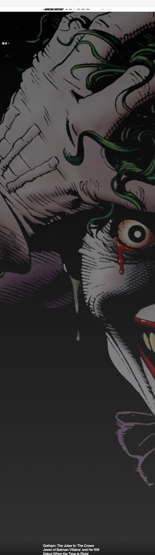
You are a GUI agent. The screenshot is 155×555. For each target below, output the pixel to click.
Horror (87, 9)
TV (74, 9)
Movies (70, 9)
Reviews (83, 9)
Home (67, 9)
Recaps (78, 9)
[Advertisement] (77, 4)
